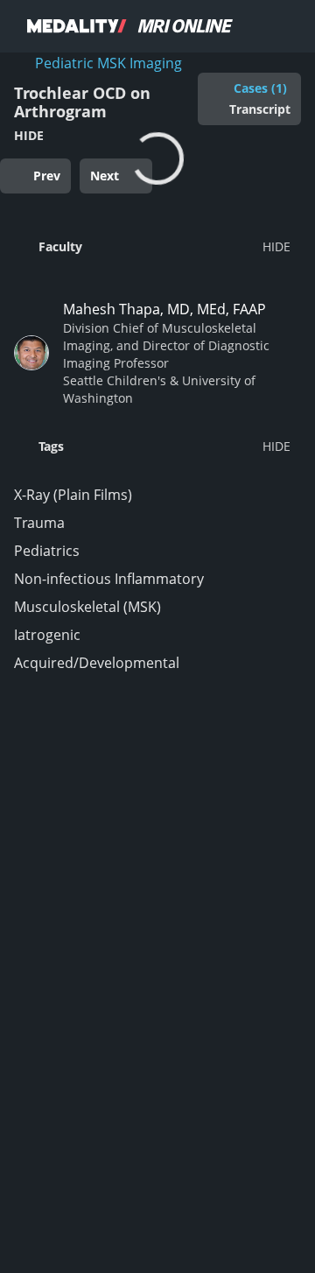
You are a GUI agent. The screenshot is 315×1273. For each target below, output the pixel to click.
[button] (152, 246)
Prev (46, 175)
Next (104, 175)
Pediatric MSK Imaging (108, 63)
